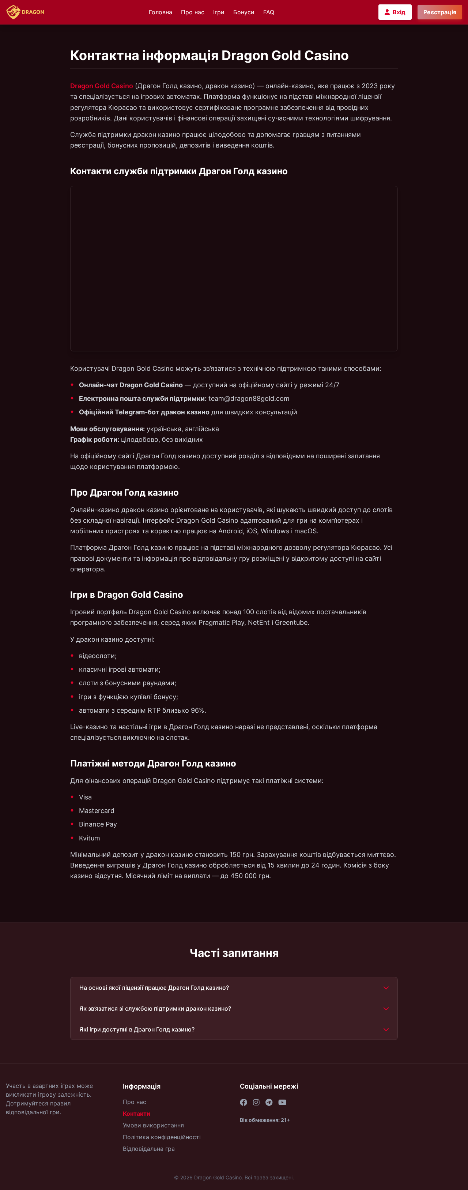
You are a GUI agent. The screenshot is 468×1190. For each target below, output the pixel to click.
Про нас (192, 12)
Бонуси (243, 12)
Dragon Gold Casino (101, 86)
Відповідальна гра (149, 1148)
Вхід (399, 12)
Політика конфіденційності (162, 1137)
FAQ (268, 12)
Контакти (136, 1113)
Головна (160, 12)
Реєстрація (439, 12)
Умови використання (153, 1125)
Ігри (218, 12)
